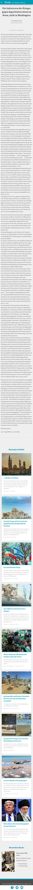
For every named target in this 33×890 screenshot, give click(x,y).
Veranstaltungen (23, 866)
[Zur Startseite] (15, 2)
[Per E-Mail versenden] (21, 887)
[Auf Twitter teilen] (17, 887)
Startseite (14, 884)
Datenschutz (27, 884)
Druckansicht (20, 30)
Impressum (21, 884)
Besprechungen (22, 864)
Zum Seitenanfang (6, 884)
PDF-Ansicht (13, 30)
